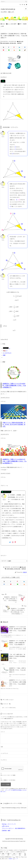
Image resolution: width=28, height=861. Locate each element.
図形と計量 (21, 41)
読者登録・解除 (6, 830)
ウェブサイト (4, 760)
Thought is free (22, 841)
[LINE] (8, 50)
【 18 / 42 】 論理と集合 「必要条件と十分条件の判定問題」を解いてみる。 (17, 656)
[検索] (26, 1)
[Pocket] (3, 50)
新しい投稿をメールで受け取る (8, 780)
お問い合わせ (5, 826)
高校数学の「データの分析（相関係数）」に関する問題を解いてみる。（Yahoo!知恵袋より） (17, 642)
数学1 (20, 24)
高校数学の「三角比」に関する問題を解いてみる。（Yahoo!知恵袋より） (17, 670)
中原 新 (25, 572)
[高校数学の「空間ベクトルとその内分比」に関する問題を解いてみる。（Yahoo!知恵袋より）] (14, 372)
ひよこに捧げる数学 (12, 24)
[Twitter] (20, 4)
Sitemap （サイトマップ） (9, 824)
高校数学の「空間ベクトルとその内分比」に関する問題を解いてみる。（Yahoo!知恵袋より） (14, 385)
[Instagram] (22, 4)
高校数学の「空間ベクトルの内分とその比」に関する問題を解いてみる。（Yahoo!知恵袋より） (14, 461)
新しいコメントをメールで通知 (8, 775)
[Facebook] (8, 47)
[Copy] (24, 50)
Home (3, 24)
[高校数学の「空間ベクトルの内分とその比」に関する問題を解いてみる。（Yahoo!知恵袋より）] (14, 448)
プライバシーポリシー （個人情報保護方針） (14, 828)
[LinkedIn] (19, 47)
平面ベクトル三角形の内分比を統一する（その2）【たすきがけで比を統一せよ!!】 (13, 424)
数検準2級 (19, 43)
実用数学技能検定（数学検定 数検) (9, 43)
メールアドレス (4, 753)
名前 (2, 746)
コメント (3, 731)
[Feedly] (26, 4)
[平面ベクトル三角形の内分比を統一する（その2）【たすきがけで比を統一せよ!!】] (14, 411)
